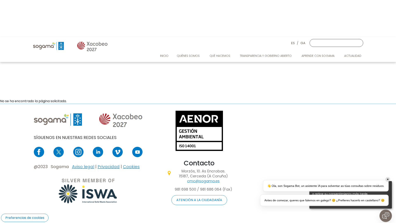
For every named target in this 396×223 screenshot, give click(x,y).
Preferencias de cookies (24, 217)
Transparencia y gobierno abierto (266, 56)
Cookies (131, 167)
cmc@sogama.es (203, 181)
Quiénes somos (188, 56)
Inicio (164, 56)
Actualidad (353, 56)
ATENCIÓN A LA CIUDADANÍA (199, 200)
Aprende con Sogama (318, 56)
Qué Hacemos (220, 56)
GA (303, 43)
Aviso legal (83, 167)
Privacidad (109, 167)
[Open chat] (386, 216)
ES (293, 43)
